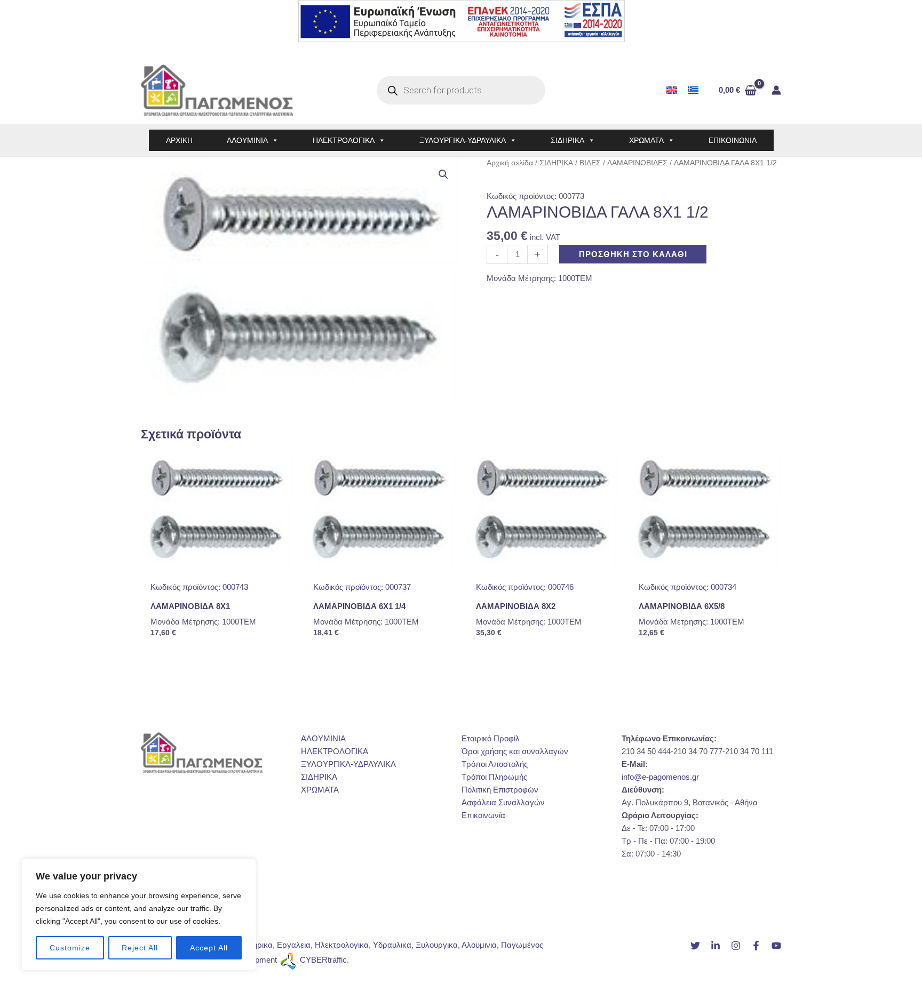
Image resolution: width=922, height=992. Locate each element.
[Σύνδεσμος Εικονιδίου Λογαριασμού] (776, 90)
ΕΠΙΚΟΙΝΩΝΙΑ (733, 140)
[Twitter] (695, 945)
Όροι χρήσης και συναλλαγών (515, 751)
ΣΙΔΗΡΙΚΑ (567, 140)
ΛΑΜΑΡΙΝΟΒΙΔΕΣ (637, 163)
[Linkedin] (715, 945)
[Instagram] (736, 945)
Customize (70, 947)
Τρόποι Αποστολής (495, 764)
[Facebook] (756, 945)
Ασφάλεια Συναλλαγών (503, 802)
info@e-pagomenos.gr (660, 776)
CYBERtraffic (323, 959)
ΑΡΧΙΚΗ (179, 140)
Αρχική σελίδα (510, 163)
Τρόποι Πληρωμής (494, 776)
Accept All (209, 947)
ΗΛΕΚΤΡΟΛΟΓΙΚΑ (344, 140)
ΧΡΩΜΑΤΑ (646, 140)
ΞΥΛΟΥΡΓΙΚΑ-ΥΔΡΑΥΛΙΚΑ (462, 140)
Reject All (140, 947)
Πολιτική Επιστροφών (500, 789)
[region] (138, 915)
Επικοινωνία (483, 815)
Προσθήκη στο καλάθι (633, 254)
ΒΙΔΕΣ (590, 163)
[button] (443, 174)
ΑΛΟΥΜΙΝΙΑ (247, 140)
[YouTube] (776, 945)
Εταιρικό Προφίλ (491, 738)
